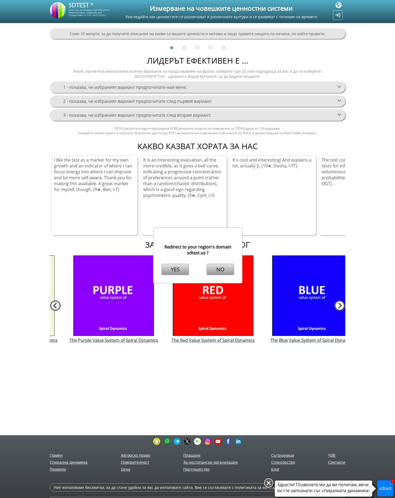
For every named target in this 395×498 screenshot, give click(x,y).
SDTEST (81, 5)
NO (220, 269)
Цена (125, 469)
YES (175, 269)
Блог (275, 469)
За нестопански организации (210, 462)
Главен (56, 455)
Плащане (191, 455)
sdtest (386, 485)
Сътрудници (282, 455)
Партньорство (196, 469)
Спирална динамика (69, 462)
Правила (58, 469)
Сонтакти (336, 462)
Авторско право (135, 455)
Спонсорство (283, 462)
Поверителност (135, 462)
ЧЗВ (331, 455)
